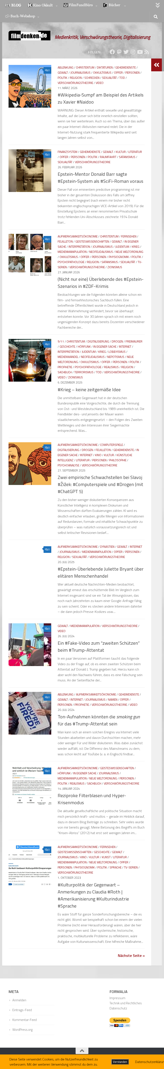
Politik (62, 77)
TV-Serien (131, 867)
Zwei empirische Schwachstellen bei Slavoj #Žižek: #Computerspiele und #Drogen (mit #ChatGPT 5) (100, 484)
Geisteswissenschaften (92, 241)
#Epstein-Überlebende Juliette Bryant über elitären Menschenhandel (101, 572)
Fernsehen (128, 236)
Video (100, 83)
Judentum (122, 246)
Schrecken (92, 77)
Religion (76, 77)
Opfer (118, 72)
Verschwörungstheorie (75, 83)
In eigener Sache (104, 346)
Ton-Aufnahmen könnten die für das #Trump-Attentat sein (99, 720)
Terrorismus (84, 372)
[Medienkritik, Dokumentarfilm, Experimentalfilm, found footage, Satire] (80, 5)
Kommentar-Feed (24, 1019)
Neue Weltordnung (129, 251)
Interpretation (79, 246)
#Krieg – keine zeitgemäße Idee (89, 389)
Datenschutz (118, 1008)
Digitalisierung (98, 341)
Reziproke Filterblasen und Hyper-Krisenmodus (92, 799)
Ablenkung (65, 67)
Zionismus (114, 267)
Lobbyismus (117, 351)
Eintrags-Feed (22, 1009)
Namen (112, 699)
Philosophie (117, 460)
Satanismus (127, 157)
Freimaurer (134, 341)
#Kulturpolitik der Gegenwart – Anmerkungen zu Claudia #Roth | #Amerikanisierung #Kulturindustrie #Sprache (93, 895)
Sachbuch (65, 372)
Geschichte (67, 346)
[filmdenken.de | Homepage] (29, 35)
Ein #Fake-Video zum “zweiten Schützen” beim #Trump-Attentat (99, 646)
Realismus (111, 367)
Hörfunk (84, 346)
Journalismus (80, 72)
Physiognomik (119, 257)
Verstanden (120, 1062)
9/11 (61, 341)
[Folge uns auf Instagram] (132, 51)
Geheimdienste (125, 67)
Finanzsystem (67, 151)
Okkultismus (102, 72)
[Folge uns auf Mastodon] (119, 51)
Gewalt (63, 72)
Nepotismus (115, 356)
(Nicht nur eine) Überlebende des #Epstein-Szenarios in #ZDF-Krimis (101, 282)
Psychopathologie (71, 262)
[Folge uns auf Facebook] (112, 51)
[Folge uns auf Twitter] (126, 51)
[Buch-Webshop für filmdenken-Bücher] (22, 16)
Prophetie (65, 367)
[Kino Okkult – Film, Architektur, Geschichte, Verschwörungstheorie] (43, 5)
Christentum (85, 67)
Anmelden (19, 1000)
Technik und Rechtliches (126, 1003)
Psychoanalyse (68, 465)
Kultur (121, 151)
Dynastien (107, 546)
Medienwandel (68, 356)
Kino (98, 455)
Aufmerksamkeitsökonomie (78, 236)
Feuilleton (65, 241)
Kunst (106, 857)
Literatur (135, 151)
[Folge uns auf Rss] (146, 51)
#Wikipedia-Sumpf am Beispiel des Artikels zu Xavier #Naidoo (101, 98)
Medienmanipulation (72, 251)
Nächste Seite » (131, 955)
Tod (122, 77)
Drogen (117, 341)
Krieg (135, 246)
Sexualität (109, 77)
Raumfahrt (108, 157)
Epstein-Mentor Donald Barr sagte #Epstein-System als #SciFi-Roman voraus (100, 177)
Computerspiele (111, 444)
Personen (132, 72)
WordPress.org (22, 1029)
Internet (125, 346)
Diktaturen (105, 67)
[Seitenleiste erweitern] (156, 65)
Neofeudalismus (101, 251)
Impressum (117, 998)
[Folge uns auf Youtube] (139, 51)
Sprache (116, 867)
